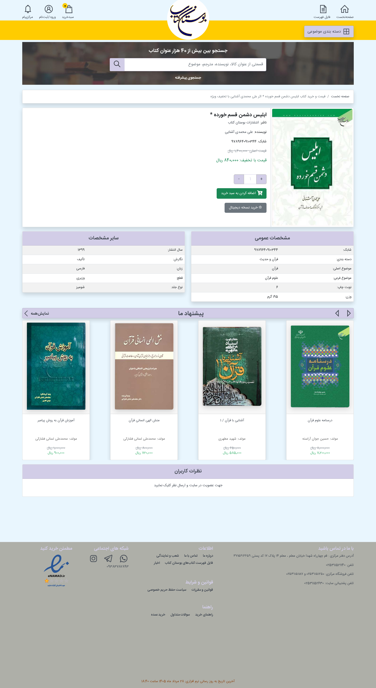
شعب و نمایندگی (167, 556)
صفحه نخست (340, 96)
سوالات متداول (180, 615)
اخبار (157, 563)
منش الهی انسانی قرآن (144, 420)
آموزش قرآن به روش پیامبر (56, 420)
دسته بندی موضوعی (324, 31)
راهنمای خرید (204, 615)
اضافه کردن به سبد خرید (239, 193)
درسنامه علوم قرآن (320, 420)
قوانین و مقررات (202, 590)
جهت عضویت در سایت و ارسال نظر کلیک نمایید (188, 485)
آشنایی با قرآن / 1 (232, 420)
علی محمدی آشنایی (239, 132)
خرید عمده (158, 615)
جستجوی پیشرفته (188, 78)
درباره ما (208, 556)
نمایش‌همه (40, 313)
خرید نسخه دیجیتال (244, 208)
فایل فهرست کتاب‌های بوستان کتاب (189, 563)
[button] (348, 316)
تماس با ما (191, 556)
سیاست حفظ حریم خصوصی (166, 590)
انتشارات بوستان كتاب (243, 123)
